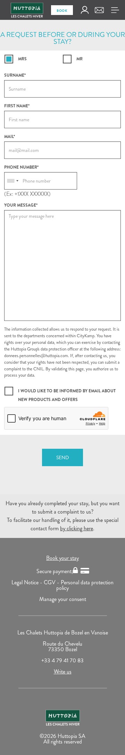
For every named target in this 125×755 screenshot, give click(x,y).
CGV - (52, 582)
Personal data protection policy (85, 585)
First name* (17, 106)
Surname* (15, 75)
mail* (9, 136)
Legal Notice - (27, 582)
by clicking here (76, 528)
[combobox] (12, 180)
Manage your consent (62, 599)
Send (62, 457)
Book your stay (62, 558)
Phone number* (21, 167)
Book (62, 10)
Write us (63, 672)
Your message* (21, 205)
